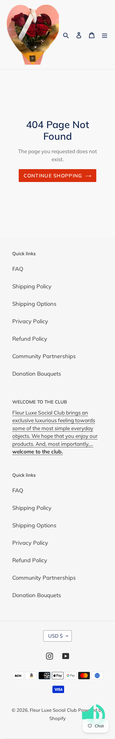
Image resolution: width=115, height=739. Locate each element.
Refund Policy (29, 338)
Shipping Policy (32, 286)
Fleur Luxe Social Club (53, 710)
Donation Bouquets (36, 373)
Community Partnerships (44, 356)
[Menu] (104, 34)
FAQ (17, 268)
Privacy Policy (30, 321)
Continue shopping (53, 175)
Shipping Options (34, 303)
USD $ (55, 636)
